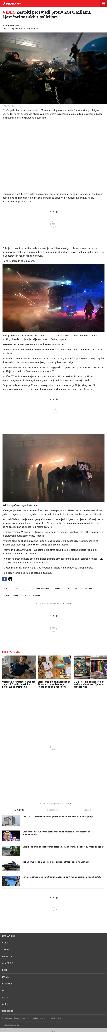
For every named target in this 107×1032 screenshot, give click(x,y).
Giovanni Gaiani (11, 595)
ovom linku (66, 603)
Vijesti (6, 943)
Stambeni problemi (31, 595)
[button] (103, 3)
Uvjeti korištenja (57, 1018)
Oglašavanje (7, 1018)
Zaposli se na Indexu (22, 1018)
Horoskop (8, 1011)
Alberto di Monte (62, 588)
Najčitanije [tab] (53, 810)
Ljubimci (7, 984)
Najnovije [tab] (19, 810)
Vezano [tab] (87, 810)
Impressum (44, 1018)
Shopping (7, 963)
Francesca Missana (83, 588)
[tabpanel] (53, 852)
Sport (5, 949)
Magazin (7, 956)
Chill (5, 1004)
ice (26, 588)
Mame (5, 977)
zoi (17, 588)
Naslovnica (8, 936)
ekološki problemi (41, 588)
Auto (5, 997)
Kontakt (35, 1018)
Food (5, 970)
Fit (3, 990)
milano (7, 588)
